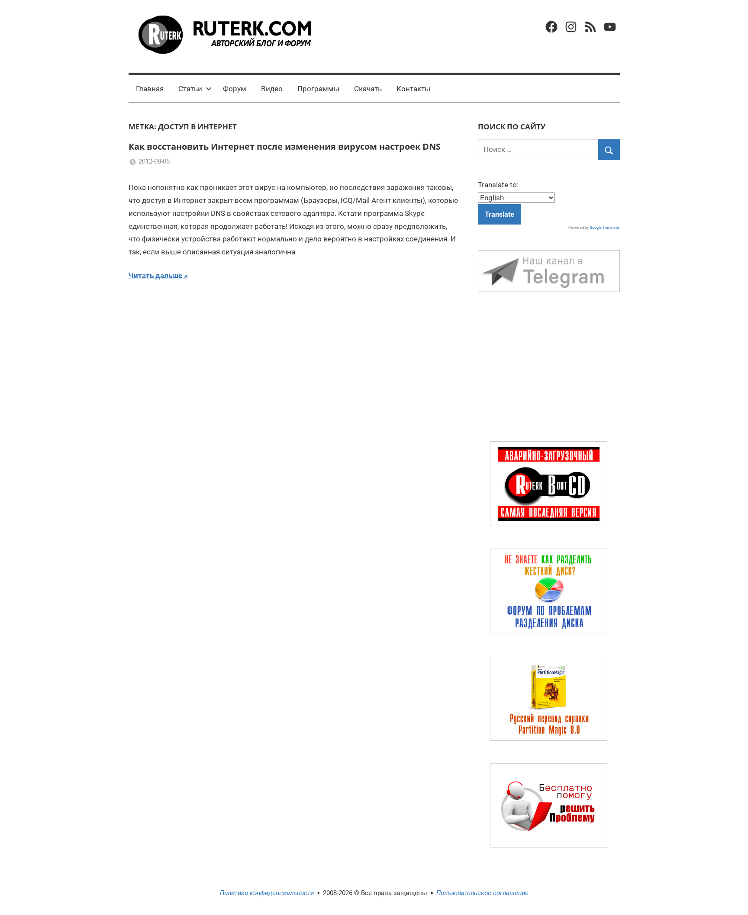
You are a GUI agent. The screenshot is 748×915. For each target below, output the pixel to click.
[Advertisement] (549, 369)
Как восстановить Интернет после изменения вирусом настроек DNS (285, 146)
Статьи (190, 88)
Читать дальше (155, 275)
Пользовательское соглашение (482, 893)
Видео (272, 88)
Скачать (368, 88)
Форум (234, 88)
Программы (318, 88)
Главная (150, 88)
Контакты (413, 88)
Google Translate (604, 227)
